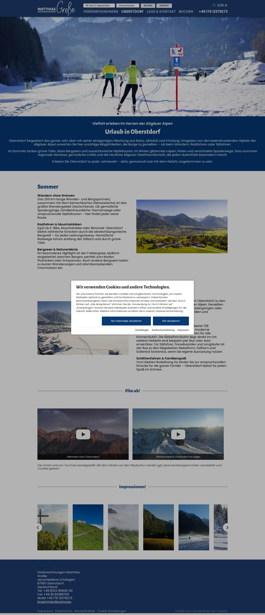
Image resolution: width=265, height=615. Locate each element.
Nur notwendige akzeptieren (126, 321)
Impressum (183, 330)
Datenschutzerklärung (163, 330)
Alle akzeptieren (171, 321)
